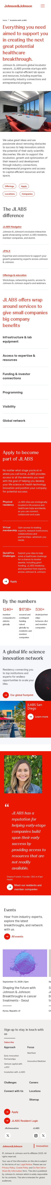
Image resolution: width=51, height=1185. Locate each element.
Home (5, 20)
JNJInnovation (12, 1128)
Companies (27, 193)
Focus (30, 1047)
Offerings (9, 186)
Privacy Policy (8, 1167)
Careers (33, 1082)
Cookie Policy (22, 1167)
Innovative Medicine (36, 1061)
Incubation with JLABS (14, 1072)
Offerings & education (15, 275)
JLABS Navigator (12, 226)
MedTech (31, 1053)
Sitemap (34, 1099)
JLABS (36, 1128)
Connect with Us (13, 1091)
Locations (10, 193)
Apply (24, 186)
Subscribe (9, 1042)
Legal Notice (26, 1164)
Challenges (10, 1082)
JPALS (6, 250)
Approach (9, 1047)
